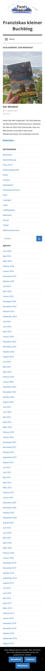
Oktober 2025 (8, 281)
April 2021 (7, 482)
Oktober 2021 (8, 452)
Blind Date (7, 155)
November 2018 (9, 628)
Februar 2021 (8, 492)
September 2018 (10, 638)
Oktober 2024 (8, 311)
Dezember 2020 (9, 503)
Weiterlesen (8, 140)
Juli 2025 (7, 286)
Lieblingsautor (9, 210)
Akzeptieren (16, 659)
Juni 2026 (7, 251)
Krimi (5, 195)
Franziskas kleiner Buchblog (22, 26)
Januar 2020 (8, 558)
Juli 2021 (7, 467)
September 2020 (10, 518)
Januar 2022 (8, 437)
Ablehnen (30, 659)
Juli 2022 (7, 407)
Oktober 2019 (8, 573)
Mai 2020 (7, 538)
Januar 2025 (8, 296)
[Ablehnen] (42, 659)
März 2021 (7, 487)
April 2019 (7, 603)
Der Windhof (10, 106)
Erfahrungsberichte (11, 170)
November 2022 (9, 392)
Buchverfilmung (9, 160)
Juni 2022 (7, 412)
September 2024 (10, 316)
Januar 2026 (8, 271)
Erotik (5, 175)
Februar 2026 (8, 266)
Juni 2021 (7, 472)
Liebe (5, 205)
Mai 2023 (7, 367)
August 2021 (8, 462)
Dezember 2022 (9, 387)
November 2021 (9, 447)
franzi (8, 114)
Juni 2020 (7, 533)
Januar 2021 (8, 497)
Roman (6, 220)
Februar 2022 (8, 432)
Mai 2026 (7, 256)
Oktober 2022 (8, 397)
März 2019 (7, 608)
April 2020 (7, 543)
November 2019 (9, 568)
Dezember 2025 (9, 276)
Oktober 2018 (8, 633)
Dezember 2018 (9, 623)
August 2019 (8, 583)
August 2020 (8, 523)
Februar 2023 (8, 377)
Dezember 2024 (9, 301)
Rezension (7, 215)
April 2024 (7, 331)
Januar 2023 (8, 382)
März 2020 (7, 548)
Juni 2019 (7, 593)
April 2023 (7, 372)
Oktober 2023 (8, 352)
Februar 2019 (8, 613)
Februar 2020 (8, 553)
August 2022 (8, 402)
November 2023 (9, 347)
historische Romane (11, 190)
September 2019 (10, 578)
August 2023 (8, 357)
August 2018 (8, 643)
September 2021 (10, 457)
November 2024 (9, 306)
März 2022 (7, 427)
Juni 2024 (7, 327)
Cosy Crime (7, 165)
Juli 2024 (7, 321)
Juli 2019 (7, 588)
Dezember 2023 (9, 342)
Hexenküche (8, 185)
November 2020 (9, 508)
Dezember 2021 (9, 442)
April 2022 (7, 422)
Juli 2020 (7, 528)
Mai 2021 (7, 477)
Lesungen (7, 200)
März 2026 (7, 261)
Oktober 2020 (8, 513)
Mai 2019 (7, 598)
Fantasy (6, 180)
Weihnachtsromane (11, 230)
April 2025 (7, 291)
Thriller (6, 225)
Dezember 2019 (9, 563)
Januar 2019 (8, 618)
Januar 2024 (8, 337)
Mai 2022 (7, 417)
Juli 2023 (7, 362)
